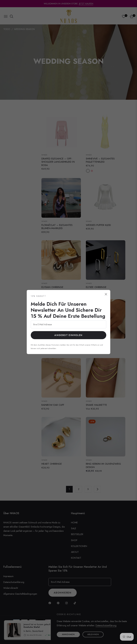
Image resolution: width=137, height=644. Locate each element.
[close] (106, 294)
